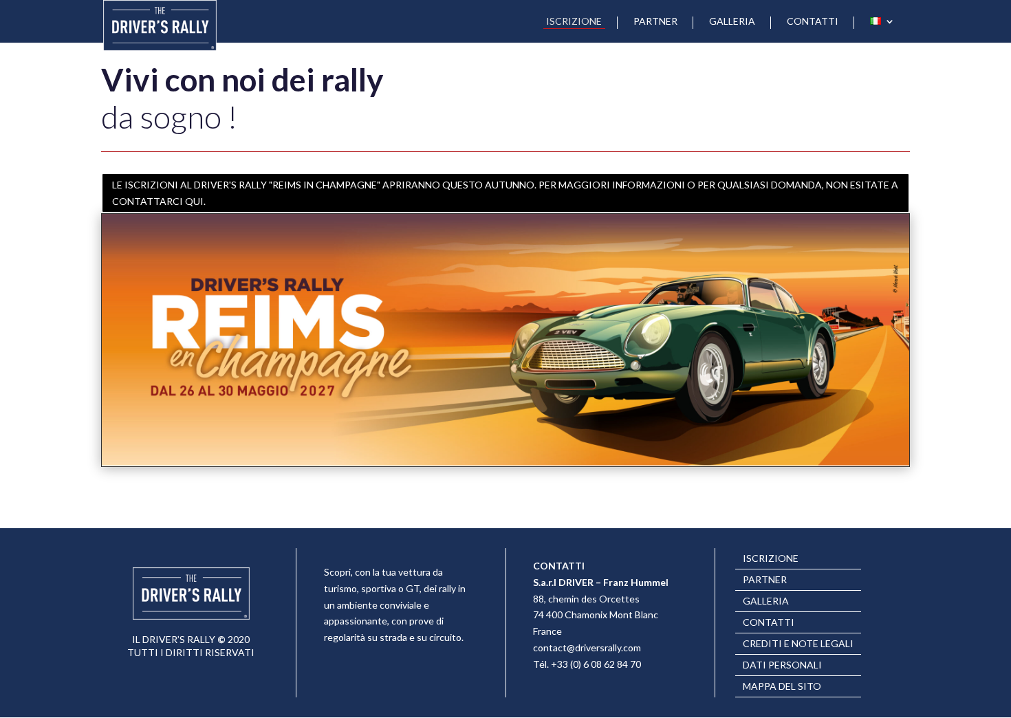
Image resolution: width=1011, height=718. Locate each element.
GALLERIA (732, 22)
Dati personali (782, 665)
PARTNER (655, 22)
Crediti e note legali (798, 644)
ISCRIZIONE (574, 22)
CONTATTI (812, 22)
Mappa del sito (782, 687)
